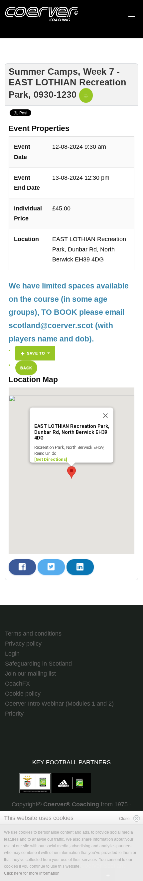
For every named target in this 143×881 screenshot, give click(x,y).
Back (26, 368)
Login (12, 653)
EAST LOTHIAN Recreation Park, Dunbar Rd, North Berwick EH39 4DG (89, 249)
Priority (14, 713)
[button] (71, 472)
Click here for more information (32, 873)
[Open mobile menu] (131, 18)
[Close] (105, 415)
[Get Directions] (50, 459)
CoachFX (17, 683)
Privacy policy (23, 643)
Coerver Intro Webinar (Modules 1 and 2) (59, 703)
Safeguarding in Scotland (38, 663)
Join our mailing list (30, 673)
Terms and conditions (33, 633)
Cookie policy (23, 693)
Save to (36, 353)
